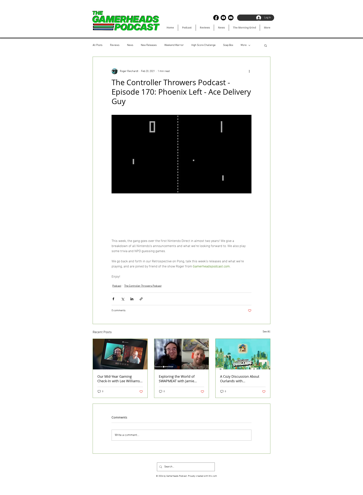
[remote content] (181, 218)
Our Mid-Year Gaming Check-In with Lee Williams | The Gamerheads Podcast (120, 378)
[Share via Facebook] (113, 299)
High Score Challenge (203, 45)
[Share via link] (141, 299)
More (244, 45)
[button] (265, 45)
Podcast (116, 286)
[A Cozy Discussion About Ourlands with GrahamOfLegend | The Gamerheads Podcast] (243, 354)
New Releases (149, 45)
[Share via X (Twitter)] (122, 299)
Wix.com (213, 476)
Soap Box (228, 45)
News (130, 45)
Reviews (114, 45)
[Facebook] (216, 17)
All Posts (97, 45)
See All (266, 331)
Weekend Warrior (174, 45)
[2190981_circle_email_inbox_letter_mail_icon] (230, 17)
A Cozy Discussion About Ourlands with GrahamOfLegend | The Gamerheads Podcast (239, 378)
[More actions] (249, 71)
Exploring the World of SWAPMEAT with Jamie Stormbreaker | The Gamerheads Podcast (177, 378)
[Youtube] (223, 17)
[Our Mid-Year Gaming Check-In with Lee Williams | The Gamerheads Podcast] (120, 354)
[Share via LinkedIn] (132, 299)
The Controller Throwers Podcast (142, 286)
